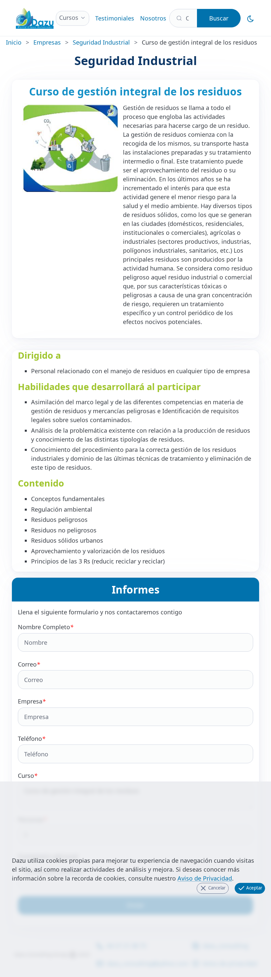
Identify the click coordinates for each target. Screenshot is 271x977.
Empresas (47, 42)
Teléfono (31, 738)
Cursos (68, 17)
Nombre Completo (45, 627)
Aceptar (253, 888)
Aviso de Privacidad (204, 878)
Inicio (13, 42)
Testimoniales (114, 18)
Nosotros (153, 18)
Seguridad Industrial (101, 42)
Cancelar (216, 888)
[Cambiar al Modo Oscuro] (250, 18)
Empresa (32, 701)
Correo (29, 664)
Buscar (218, 18)
